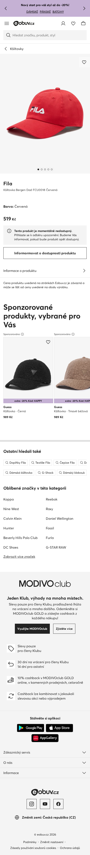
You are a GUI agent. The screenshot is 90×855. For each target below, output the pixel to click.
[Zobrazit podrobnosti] (84, 271)
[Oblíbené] (73, 23)
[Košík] (83, 23)
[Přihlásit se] (63, 23)
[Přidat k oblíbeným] (84, 62)
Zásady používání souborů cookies (33, 848)
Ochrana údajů (70, 848)
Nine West (11, 509)
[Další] (84, 8)
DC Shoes (10, 547)
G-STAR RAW (56, 547)
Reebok (51, 499)
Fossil (50, 528)
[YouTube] (45, 804)
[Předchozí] (6, 8)
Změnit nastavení (51, 842)
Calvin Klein (12, 518)
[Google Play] (30, 728)
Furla (50, 538)
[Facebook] (58, 804)
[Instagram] (32, 804)
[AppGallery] (45, 738)
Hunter (8, 528)
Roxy (49, 509)
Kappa (8, 499)
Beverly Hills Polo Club (20, 538)
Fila (7, 183)
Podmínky (29, 842)
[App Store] (59, 728)
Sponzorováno (11, 334)
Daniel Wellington (59, 518)
